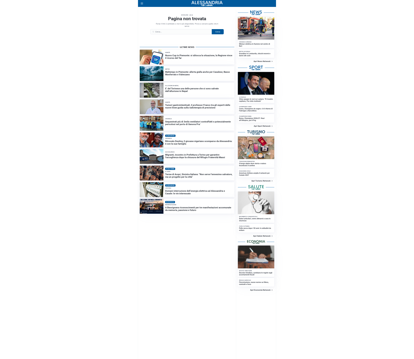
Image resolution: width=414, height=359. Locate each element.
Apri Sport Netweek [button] (262, 126)
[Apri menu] (141, 3)
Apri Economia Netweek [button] (260, 290)
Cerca (217, 32)
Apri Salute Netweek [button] (262, 236)
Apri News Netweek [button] (262, 61)
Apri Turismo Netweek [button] (261, 181)
